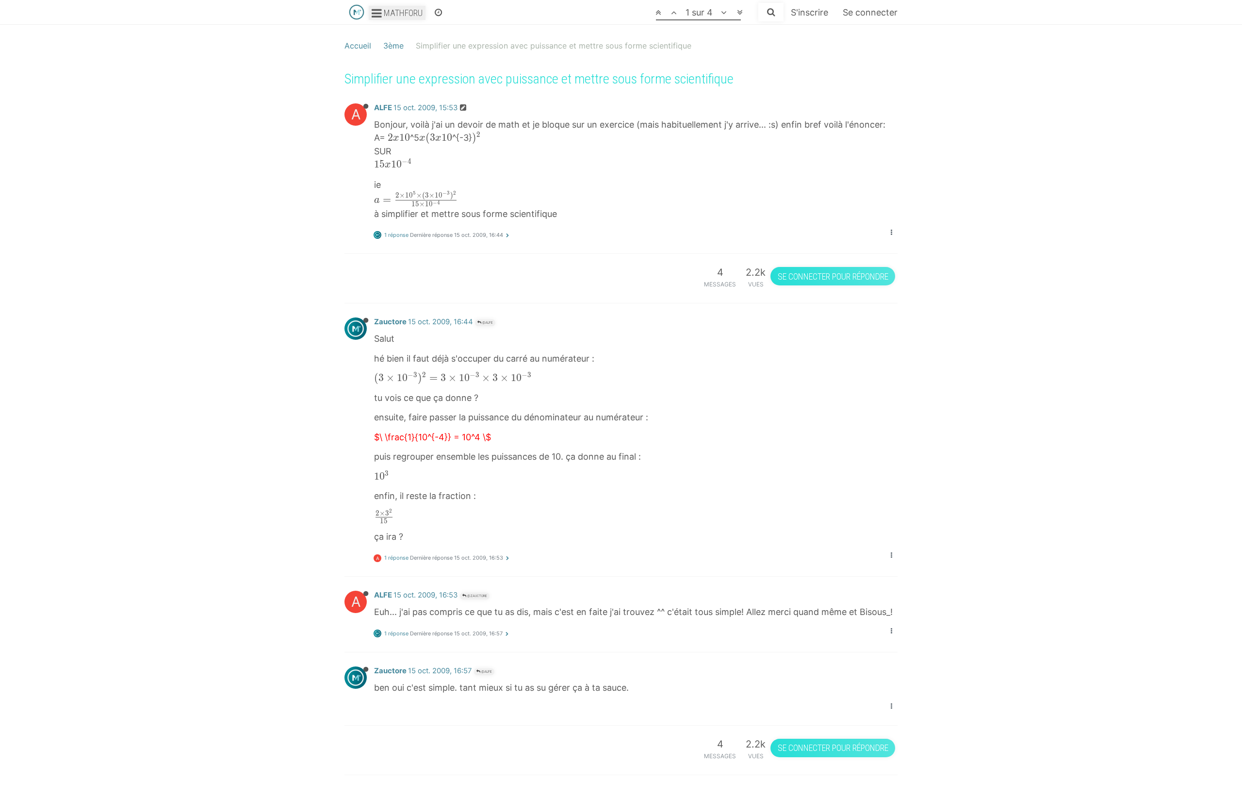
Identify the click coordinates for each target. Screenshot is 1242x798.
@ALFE (487, 322)
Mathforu (402, 13)
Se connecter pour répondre (833, 276)
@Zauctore (476, 596)
